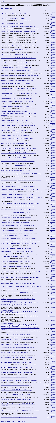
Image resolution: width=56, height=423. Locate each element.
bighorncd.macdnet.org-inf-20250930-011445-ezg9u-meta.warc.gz (18, 50)
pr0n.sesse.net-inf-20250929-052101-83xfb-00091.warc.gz (16, 261)
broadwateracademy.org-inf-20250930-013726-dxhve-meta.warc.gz (18, 62)
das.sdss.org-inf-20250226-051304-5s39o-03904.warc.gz (15, 83)
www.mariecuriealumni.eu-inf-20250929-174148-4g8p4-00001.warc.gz (19, 380)
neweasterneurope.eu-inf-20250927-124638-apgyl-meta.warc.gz (17, 217)
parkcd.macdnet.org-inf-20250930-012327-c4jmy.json (14, 235)
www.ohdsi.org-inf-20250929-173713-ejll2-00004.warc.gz (15, 385)
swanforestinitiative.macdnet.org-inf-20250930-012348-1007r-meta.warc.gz (20, 277)
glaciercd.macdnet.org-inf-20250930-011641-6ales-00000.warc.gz (18, 125)
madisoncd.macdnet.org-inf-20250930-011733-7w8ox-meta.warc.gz (18, 153)
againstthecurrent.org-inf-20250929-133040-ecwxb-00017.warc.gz (18, 31)
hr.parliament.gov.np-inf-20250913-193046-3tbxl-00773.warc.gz (17, 138)
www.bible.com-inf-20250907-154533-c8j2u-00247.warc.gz (16, 352)
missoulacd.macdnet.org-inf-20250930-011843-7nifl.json (15, 170)
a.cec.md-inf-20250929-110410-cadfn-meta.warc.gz (14, 18)
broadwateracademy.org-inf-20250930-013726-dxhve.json (16, 67)
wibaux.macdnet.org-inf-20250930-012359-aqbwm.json (15, 344)
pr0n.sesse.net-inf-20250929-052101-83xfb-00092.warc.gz (16, 266)
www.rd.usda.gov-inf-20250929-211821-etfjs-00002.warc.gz (16, 390)
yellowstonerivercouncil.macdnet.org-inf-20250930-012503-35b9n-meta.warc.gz (21, 410)
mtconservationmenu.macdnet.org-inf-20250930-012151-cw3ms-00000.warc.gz (21, 197)
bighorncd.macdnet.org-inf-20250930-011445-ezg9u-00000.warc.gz (18, 45)
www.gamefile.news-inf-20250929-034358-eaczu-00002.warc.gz (17, 357)
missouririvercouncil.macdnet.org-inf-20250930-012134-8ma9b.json (18, 186)
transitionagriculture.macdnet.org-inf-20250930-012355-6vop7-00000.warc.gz (21, 286)
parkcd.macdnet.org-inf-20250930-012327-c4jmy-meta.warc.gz (17, 230)
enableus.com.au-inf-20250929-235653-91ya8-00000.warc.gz (17, 101)
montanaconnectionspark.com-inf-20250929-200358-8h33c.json (17, 194)
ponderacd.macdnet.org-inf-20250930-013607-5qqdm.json (16, 248)
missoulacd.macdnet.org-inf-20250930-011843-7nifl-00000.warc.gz (18, 161)
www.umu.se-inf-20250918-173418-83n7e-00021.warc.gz (16, 399)
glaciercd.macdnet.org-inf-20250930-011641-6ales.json (15, 135)
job (51, 14)
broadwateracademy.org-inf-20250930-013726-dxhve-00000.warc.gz (18, 58)
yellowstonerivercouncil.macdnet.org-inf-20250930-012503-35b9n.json (19, 417)
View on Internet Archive (7, 8)
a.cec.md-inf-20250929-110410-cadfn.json (12, 23)
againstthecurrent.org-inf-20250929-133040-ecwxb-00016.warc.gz (18, 26)
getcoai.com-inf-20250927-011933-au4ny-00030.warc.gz (15, 120)
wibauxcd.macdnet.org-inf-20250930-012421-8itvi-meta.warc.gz (17, 347)
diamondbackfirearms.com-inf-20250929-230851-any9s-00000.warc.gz (19, 88)
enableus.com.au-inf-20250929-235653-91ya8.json (14, 111)
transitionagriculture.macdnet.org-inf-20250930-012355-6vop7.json (18, 299)
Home (2, 1)
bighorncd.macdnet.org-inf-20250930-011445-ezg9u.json (15, 54)
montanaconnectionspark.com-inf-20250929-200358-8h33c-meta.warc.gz (20, 189)
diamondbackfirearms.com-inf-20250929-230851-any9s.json (16, 98)
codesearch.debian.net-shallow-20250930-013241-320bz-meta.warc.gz (19, 75)
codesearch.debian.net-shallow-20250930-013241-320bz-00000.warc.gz (19, 70)
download (52, 12)
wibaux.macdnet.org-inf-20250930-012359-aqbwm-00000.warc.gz (18, 334)
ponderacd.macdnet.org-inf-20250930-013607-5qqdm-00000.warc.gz (18, 238)
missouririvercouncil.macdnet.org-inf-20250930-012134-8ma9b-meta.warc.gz (21, 180)
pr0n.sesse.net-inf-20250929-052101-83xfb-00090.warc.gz (16, 256)
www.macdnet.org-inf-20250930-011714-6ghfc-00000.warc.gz (17, 367)
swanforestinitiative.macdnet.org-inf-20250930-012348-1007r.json (18, 283)
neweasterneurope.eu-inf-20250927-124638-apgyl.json (15, 222)
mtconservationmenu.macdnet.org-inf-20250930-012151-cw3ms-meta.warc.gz (21, 203)
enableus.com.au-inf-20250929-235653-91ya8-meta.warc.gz (16, 106)
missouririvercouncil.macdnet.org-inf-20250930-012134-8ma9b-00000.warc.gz (21, 173)
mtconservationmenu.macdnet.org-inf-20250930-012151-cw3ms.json (18, 209)
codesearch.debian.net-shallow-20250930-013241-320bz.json (17, 80)
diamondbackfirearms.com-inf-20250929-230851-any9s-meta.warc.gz (19, 93)
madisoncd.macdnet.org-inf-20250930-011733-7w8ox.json (16, 157)
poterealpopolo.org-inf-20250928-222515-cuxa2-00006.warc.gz (17, 251)
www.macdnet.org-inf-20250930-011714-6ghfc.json (14, 377)
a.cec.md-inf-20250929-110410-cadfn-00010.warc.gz (14, 13)
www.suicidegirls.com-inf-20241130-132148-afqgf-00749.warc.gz (17, 394)
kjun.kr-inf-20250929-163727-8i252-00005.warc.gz (14, 143)
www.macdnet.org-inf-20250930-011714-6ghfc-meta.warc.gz (16, 372)
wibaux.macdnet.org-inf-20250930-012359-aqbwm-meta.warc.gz (17, 339)
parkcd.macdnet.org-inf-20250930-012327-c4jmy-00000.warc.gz (17, 225)
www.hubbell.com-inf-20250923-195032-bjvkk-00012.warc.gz (17, 362)
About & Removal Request (18, 421)
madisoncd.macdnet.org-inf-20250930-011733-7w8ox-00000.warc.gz (18, 148)
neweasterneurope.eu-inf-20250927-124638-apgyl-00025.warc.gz (18, 212)
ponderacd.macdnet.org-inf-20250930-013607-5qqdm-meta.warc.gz (18, 243)
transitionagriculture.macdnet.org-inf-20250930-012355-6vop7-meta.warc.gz (20, 292)
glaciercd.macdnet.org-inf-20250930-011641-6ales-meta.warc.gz (17, 130)
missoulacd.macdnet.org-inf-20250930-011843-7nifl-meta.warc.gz (18, 165)
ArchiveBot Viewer (5, 421)
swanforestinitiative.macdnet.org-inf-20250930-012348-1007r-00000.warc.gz (20, 271)
